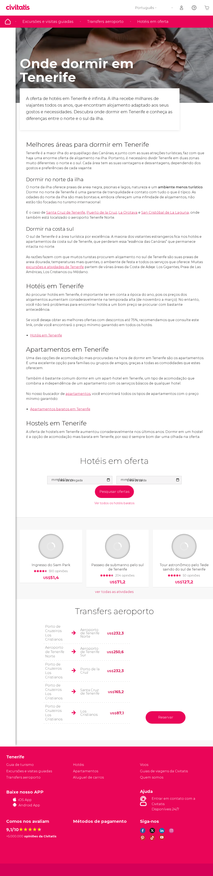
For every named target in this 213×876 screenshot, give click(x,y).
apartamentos (78, 394)
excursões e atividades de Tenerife (55, 267)
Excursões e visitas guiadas (47, 21)
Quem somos (151, 777)
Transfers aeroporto (105, 21)
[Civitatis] (14, 869)
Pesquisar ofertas (114, 492)
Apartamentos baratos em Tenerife (60, 409)
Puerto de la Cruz (102, 212)
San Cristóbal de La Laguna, (165, 212)
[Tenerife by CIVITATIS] (19, 7)
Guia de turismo (8, 22)
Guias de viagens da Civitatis (164, 771)
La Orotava (127, 212)
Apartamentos (85, 771)
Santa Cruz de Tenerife (65, 212)
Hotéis (78, 765)
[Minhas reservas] (182, 8)
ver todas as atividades (114, 592)
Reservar (165, 717)
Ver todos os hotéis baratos (114, 503)
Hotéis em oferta (152, 21)
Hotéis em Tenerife (46, 335)
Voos (144, 765)
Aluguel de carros (88, 777)
